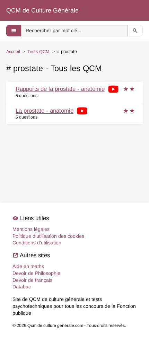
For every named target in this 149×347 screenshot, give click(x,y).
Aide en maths (28, 266)
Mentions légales (31, 229)
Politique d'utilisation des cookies (48, 236)
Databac (21, 286)
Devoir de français (32, 280)
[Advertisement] (74, 152)
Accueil (13, 51)
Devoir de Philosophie (36, 273)
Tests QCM (38, 51)
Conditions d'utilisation (36, 242)
